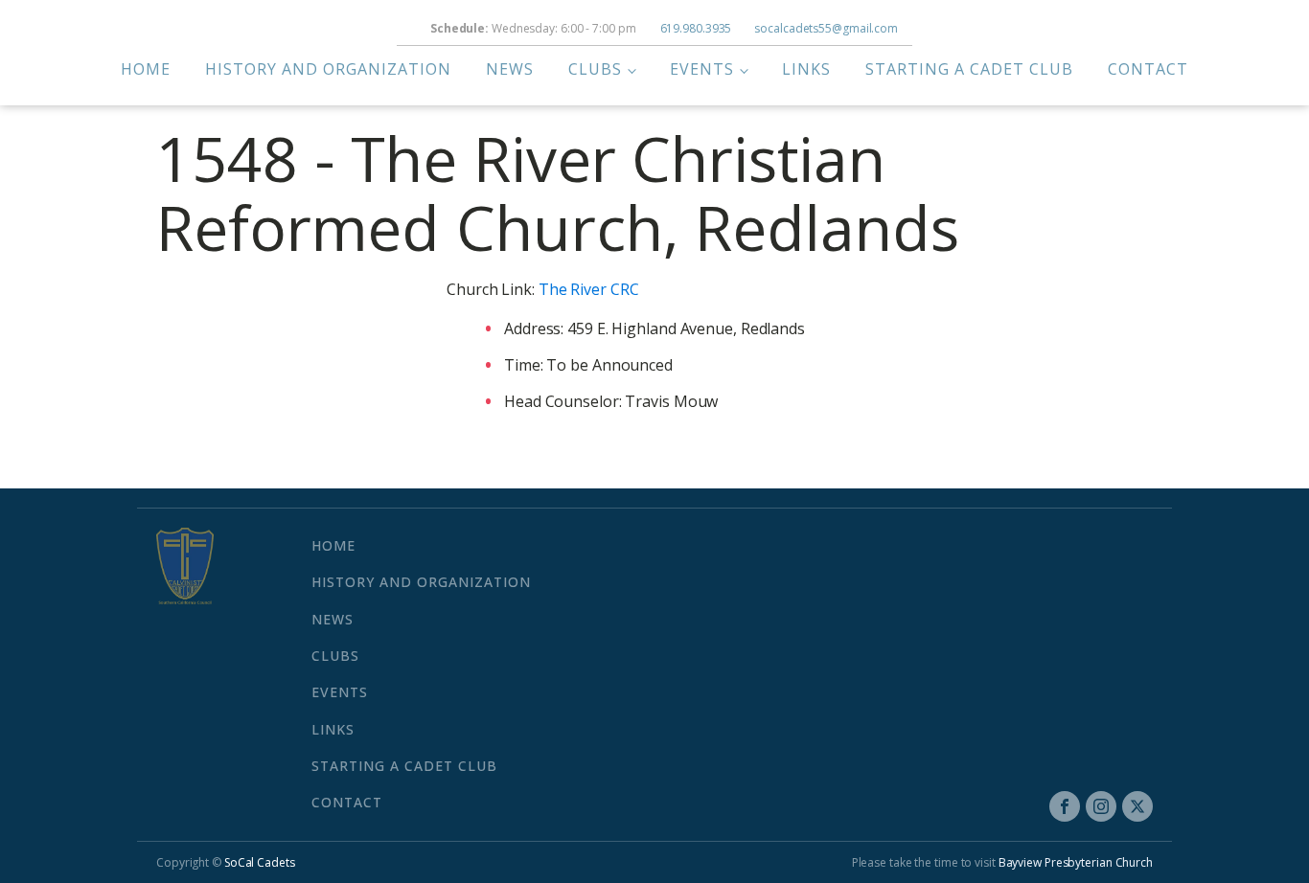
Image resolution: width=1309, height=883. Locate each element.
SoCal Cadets (259, 862)
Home (146, 68)
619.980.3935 (696, 28)
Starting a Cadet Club (969, 68)
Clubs (595, 68)
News (510, 68)
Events (702, 68)
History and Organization (328, 68)
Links (806, 68)
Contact (1148, 68)
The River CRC (589, 289)
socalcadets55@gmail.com (826, 28)
